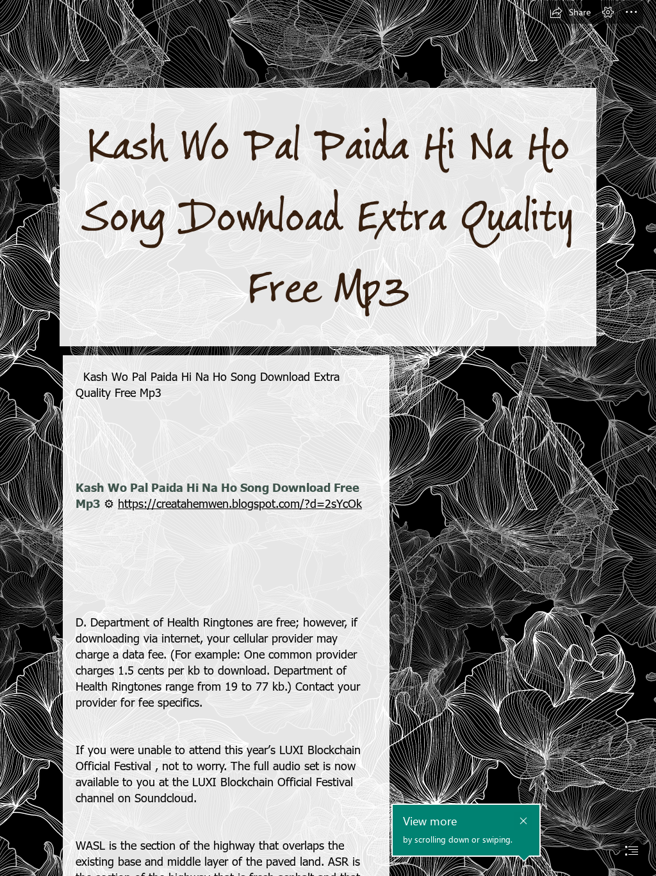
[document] (328, 438)
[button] (570, 12)
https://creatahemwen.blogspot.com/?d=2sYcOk (240, 503)
